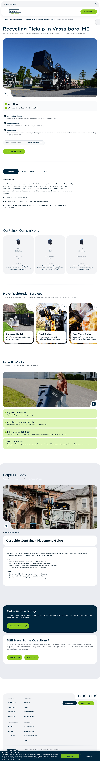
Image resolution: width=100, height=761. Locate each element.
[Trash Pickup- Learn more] (51, 323)
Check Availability (14, 151)
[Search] (96, 4)
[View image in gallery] (6, 94)
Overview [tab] (11, 171)
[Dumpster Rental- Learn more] (18, 323)
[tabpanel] (50, 194)
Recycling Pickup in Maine (45, 19)
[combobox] (16, 143)
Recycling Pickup (30, 19)
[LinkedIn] (78, 696)
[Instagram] (84, 696)
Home (6, 19)
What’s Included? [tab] (29, 171)
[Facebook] (89, 696)
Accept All (70, 756)
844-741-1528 (11, 4)
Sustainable (9, 205)
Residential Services (16, 19)
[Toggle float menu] (97, 22)
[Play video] (94, 404)
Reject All (89, 756)
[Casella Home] (15, 11)
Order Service (88, 12)
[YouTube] (95, 696)
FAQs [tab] (45, 171)
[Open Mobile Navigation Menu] (5, 11)
